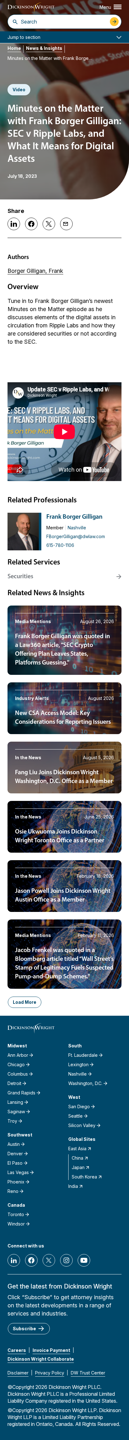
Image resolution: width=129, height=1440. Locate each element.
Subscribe (24, 1328)
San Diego (79, 1106)
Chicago (16, 1064)
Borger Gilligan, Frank (35, 270)
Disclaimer (18, 1372)
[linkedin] (14, 1260)
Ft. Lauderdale (83, 1055)
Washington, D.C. (85, 1083)
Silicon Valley (81, 1125)
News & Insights (44, 48)
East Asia (77, 1148)
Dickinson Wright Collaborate (41, 1359)
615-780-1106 (60, 545)
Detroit (14, 1083)
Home (14, 48)
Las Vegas (18, 1172)
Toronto (16, 1214)
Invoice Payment (51, 1350)
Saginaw (16, 1111)
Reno (13, 1191)
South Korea (84, 1176)
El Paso (15, 1163)
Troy (12, 1121)
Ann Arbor (18, 1055)
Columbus (18, 1074)
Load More (24, 1002)
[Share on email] (66, 224)
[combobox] (63, 22)
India (73, 1186)
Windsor (16, 1223)
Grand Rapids (21, 1092)
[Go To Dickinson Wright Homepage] (31, 8)
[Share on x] (49, 224)
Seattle (75, 1116)
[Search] (15, 21)
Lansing (15, 1102)
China (77, 1158)
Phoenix (16, 1181)
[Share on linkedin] (14, 224)
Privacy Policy (49, 1372)
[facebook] (31, 1260)
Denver (15, 1153)
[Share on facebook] (31, 224)
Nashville (77, 527)
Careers (17, 1350)
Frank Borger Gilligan (74, 517)
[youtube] (84, 1260)
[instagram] (66, 1260)
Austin (14, 1144)
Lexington (78, 1064)
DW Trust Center (88, 1372)
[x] (49, 1260)
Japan (78, 1167)
